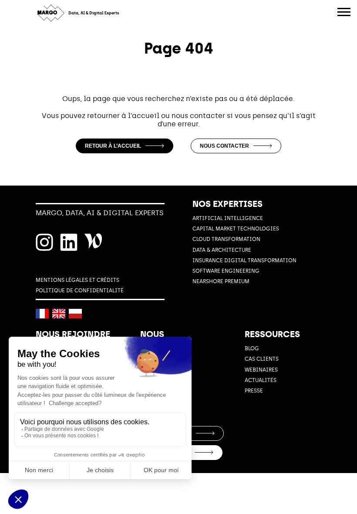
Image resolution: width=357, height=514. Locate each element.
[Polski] (75, 314)
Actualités (260, 380)
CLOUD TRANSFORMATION (226, 239)
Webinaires (261, 370)
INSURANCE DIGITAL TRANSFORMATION (244, 260)
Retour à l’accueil (113, 146)
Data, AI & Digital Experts (93, 13)
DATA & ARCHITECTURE (221, 250)
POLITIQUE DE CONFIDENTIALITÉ (80, 290)
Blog (252, 348)
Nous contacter (224, 146)
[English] (58, 314)
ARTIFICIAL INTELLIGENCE (227, 218)
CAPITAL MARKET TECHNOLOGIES (235, 229)
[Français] (42, 314)
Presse (254, 391)
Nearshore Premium (220, 281)
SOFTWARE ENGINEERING (225, 271)
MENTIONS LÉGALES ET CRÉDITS (77, 280)
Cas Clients (262, 359)
